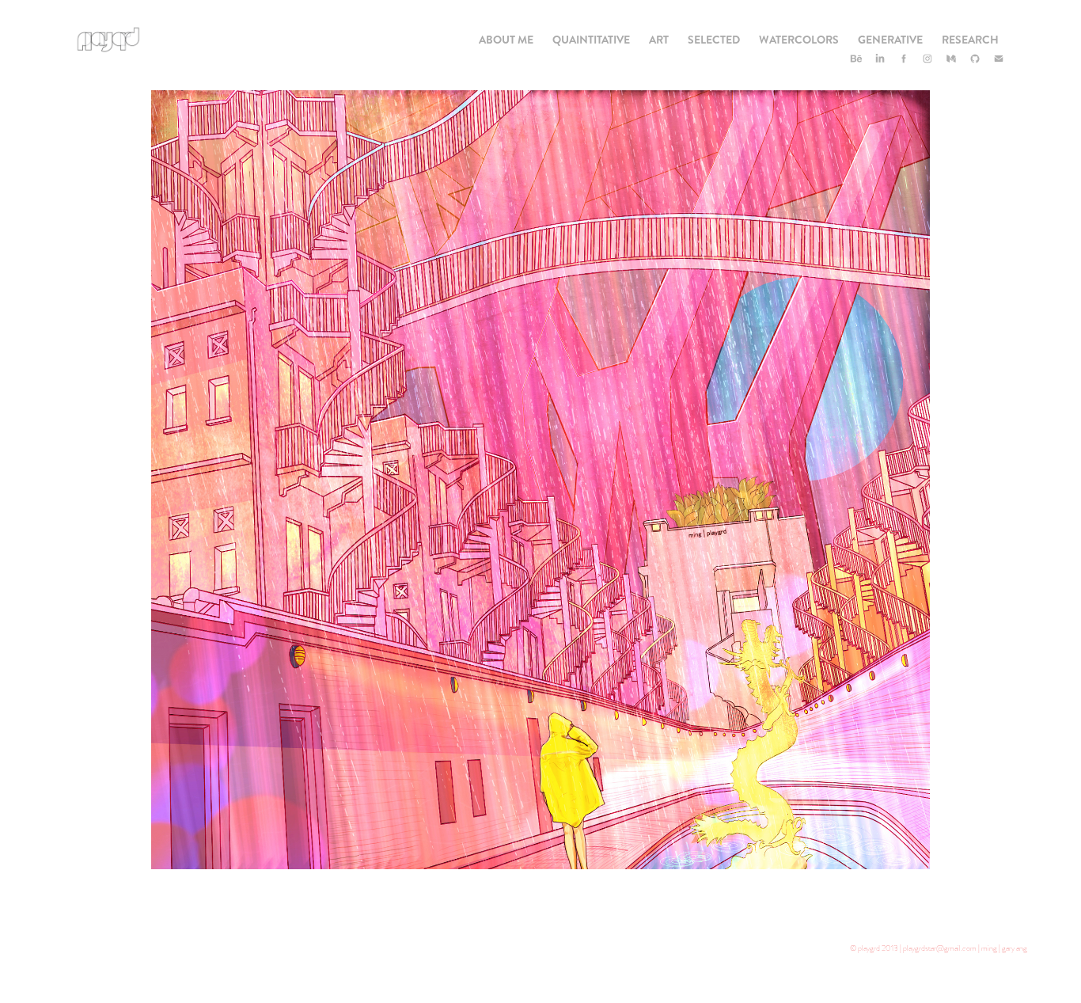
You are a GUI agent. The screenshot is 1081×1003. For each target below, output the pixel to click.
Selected (714, 39)
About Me (506, 39)
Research (970, 39)
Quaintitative (591, 39)
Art (659, 39)
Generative (890, 39)
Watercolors (799, 39)
